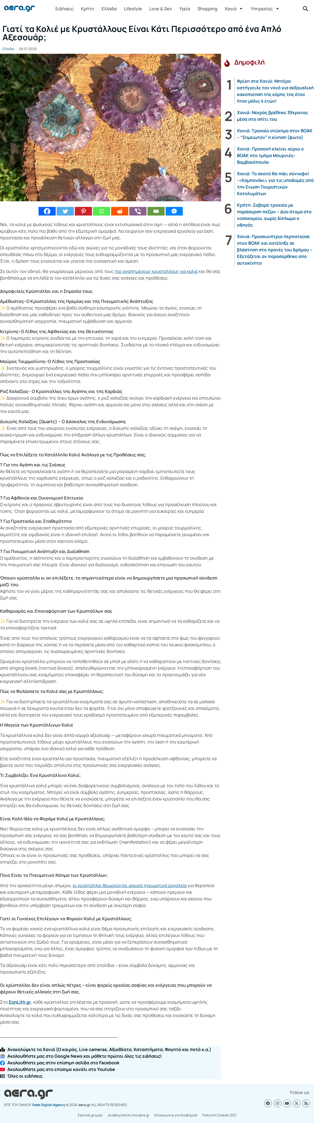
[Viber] (137, 211)
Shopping (207, 9)
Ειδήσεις (64, 9)
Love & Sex (160, 9)
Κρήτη (87, 9)
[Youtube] (287, 1103)
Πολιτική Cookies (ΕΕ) (219, 1115)
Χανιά (230, 9)
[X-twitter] (297, 1103)
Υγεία (184, 9)
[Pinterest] (83, 211)
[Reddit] (119, 211)
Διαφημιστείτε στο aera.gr (128, 1115)
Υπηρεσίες (262, 9)
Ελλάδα (109, 9)
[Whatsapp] (101, 211)
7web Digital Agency (48, 1104)
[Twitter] (65, 211)
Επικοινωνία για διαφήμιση (175, 1115)
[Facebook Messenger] (174, 211)
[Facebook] (47, 211)
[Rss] (306, 1103)
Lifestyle (133, 9)
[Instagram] (277, 1103)
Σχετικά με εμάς (90, 1115)
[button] (305, 8)
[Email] (156, 211)
